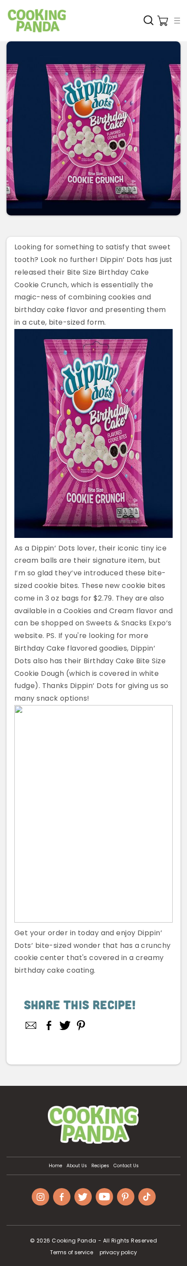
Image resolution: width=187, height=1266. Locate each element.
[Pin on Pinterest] (81, 1025)
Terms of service (71, 1252)
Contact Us (126, 1166)
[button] (177, 20)
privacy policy (118, 1252)
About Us (77, 1166)
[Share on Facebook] (49, 1025)
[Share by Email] (31, 1025)
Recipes (100, 1166)
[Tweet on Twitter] (65, 1025)
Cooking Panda (74, 1240)
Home (55, 1166)
